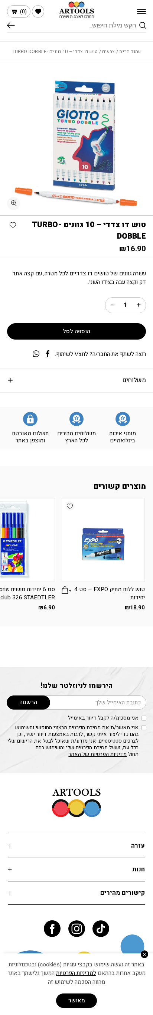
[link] (38, 11)
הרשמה (28, 702)
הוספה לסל (76, 331)
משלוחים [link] (134, 380)
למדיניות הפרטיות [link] (76, 973)
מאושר (76, 1000)
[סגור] (145, 954)
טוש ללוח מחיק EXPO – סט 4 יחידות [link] (109, 593)
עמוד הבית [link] (130, 51)
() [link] (23, 12)
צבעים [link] (108, 51)
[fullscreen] (13, 203)
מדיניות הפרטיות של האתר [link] (97, 754)
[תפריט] (141, 11)
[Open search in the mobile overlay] (76, 25)
